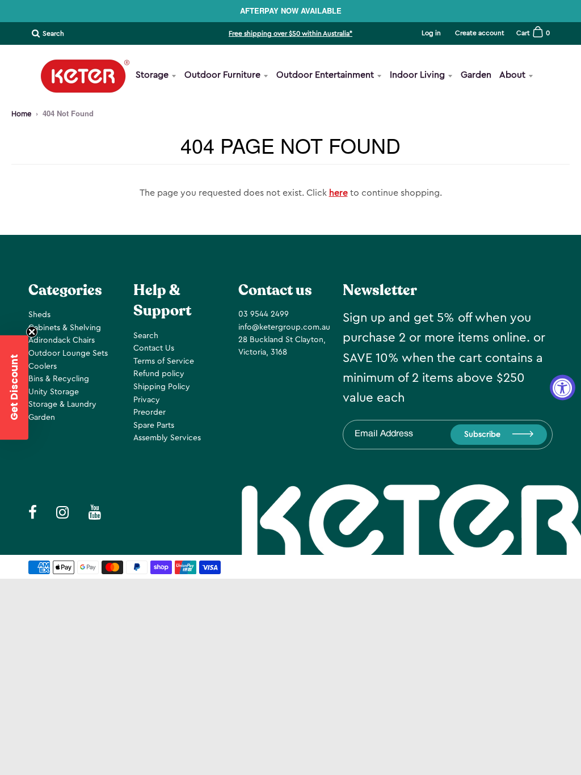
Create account (479, 33)
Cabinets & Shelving (64, 328)
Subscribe (482, 435)
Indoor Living (417, 74)
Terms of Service (163, 361)
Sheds (39, 315)
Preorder (149, 412)
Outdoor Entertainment (325, 74)
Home (21, 113)
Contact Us (153, 348)
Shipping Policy (161, 387)
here (338, 192)
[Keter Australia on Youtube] (565, 114)
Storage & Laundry (62, 404)
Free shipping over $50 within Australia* (290, 33)
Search (145, 336)
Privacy (146, 400)
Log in (431, 33)
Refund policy (158, 374)
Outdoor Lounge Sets (68, 353)
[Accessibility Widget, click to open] (562, 388)
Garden (476, 74)
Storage (152, 74)
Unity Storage (53, 392)
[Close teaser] (31, 332)
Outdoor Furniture (222, 74)
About (512, 74)
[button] (14, 387)
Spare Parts (153, 425)
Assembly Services (167, 438)
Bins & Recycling (58, 379)
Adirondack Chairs (61, 340)
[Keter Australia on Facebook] (511, 114)
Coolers (42, 366)
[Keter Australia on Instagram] (537, 114)
